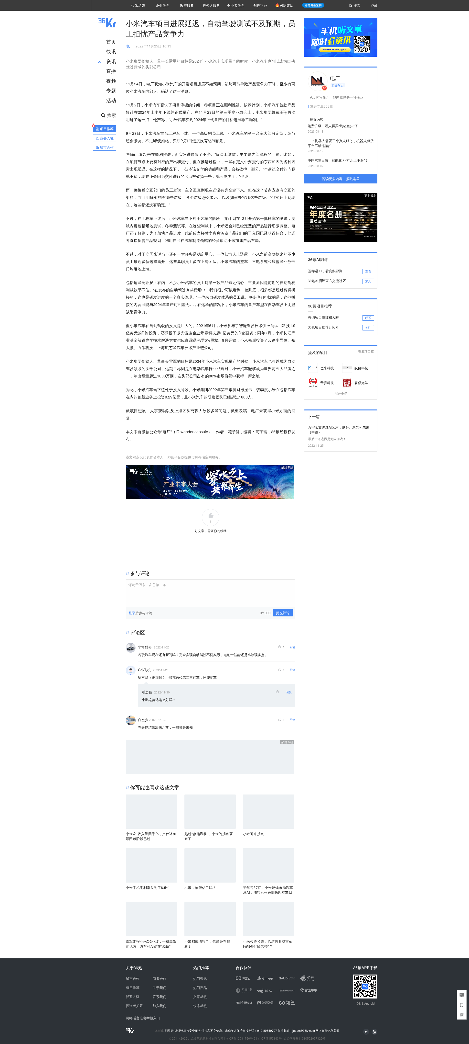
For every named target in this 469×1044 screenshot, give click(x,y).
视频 (111, 80)
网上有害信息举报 (327, 1030)
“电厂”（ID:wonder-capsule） (186, 431)
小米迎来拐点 (253, 833)
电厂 (129, 46)
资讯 (111, 61)
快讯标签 (200, 1005)
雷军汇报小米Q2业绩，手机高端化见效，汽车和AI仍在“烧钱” (151, 944)
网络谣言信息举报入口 (143, 1017)
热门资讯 (200, 978)
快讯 (111, 51)
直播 (111, 71)
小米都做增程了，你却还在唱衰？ (207, 944)
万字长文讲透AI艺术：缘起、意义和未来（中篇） (338, 429)
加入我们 (159, 1005)
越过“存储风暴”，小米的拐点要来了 (208, 836)
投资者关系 (134, 1005)
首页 (111, 41)
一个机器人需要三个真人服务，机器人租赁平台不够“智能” (341, 143)
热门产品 (200, 987)
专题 (111, 90)
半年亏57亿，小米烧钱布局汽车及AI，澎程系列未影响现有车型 (268, 890)
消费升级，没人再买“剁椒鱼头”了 (333, 125)
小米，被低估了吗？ (200, 887)
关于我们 (159, 987)
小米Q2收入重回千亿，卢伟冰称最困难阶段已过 (151, 836)
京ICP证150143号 (270, 1038)
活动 (111, 100)
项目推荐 (132, 987)
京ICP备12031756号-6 (240, 1038)
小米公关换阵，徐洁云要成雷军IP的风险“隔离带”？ (268, 944)
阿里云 (169, 1030)
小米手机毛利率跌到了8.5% (147, 887)
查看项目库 (366, 351)
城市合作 (132, 978)
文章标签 (200, 996)
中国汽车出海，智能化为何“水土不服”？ (338, 160)
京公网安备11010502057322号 (304, 1038)
